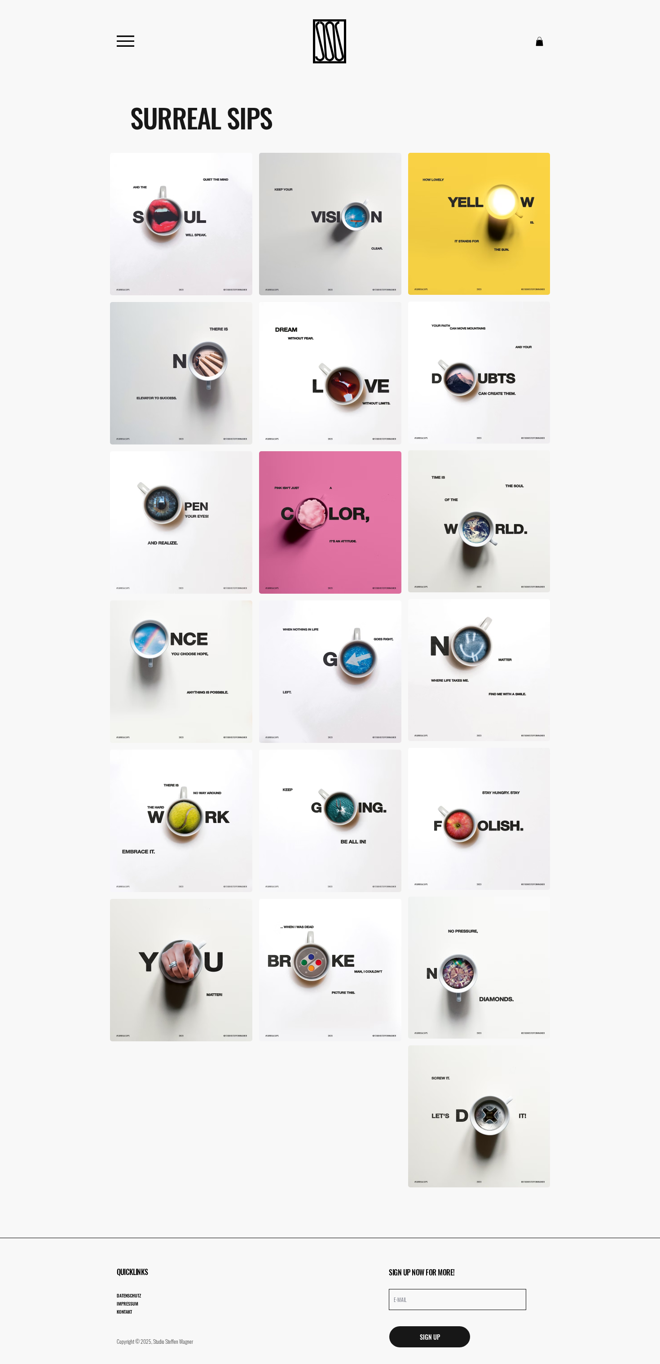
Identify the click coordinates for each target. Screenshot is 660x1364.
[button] (539, 41)
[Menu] (125, 41)
